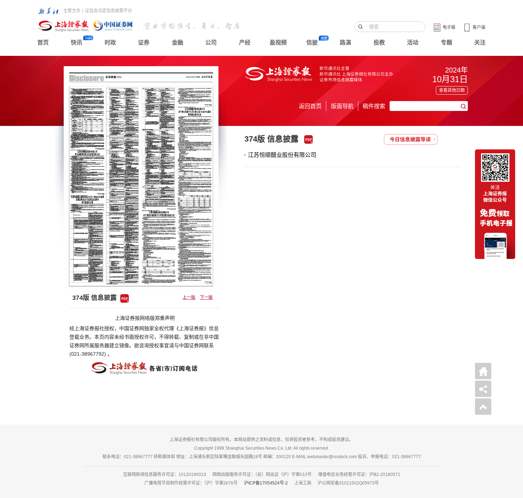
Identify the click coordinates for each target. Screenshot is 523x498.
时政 (110, 42)
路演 (345, 42)
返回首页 (310, 106)
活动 (412, 42)
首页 (43, 42)
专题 (446, 42)
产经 (244, 42)
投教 (379, 42)
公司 (211, 42)
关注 (480, 42)
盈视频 (278, 42)
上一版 (189, 297)
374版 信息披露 (271, 138)
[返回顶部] (483, 406)
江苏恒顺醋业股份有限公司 (282, 155)
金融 (177, 42)
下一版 (206, 297)
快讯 (76, 42)
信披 (312, 42)
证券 (143, 42)
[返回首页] (483, 371)
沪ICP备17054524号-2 (266, 483)
